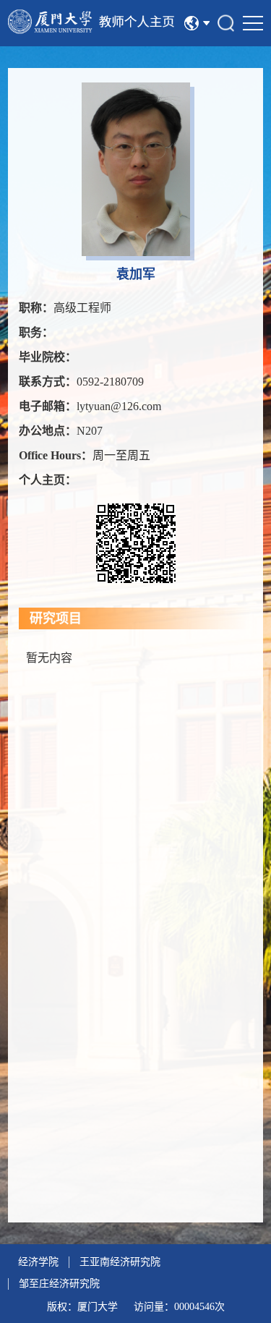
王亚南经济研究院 (119, 1261)
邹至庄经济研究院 (59, 1283)
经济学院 (38, 1261)
